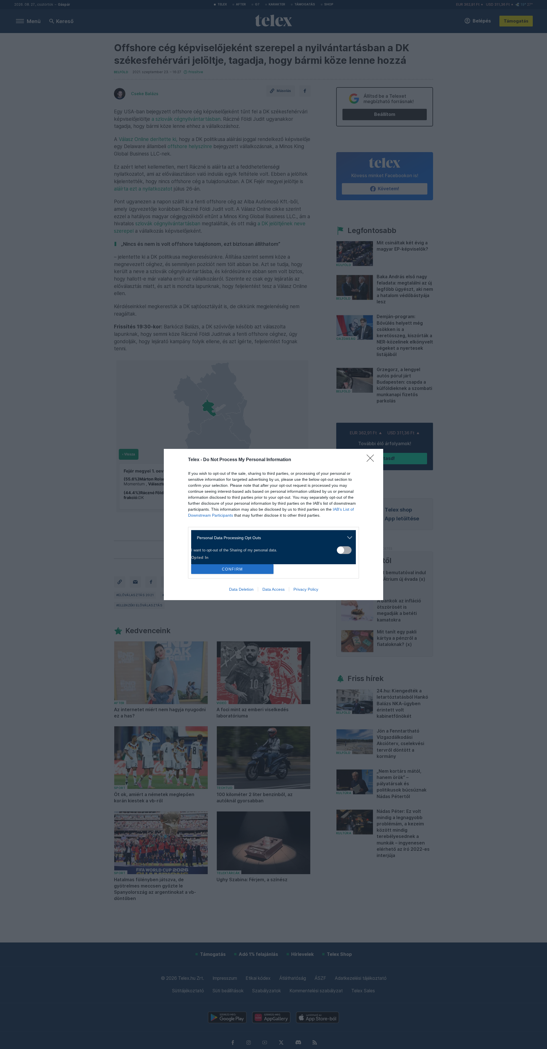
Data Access (273, 589)
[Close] (372, 460)
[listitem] (271, 538)
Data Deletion (241, 589)
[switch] (344, 550)
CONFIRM (232, 569)
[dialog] (273, 524)
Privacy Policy (305, 589)
